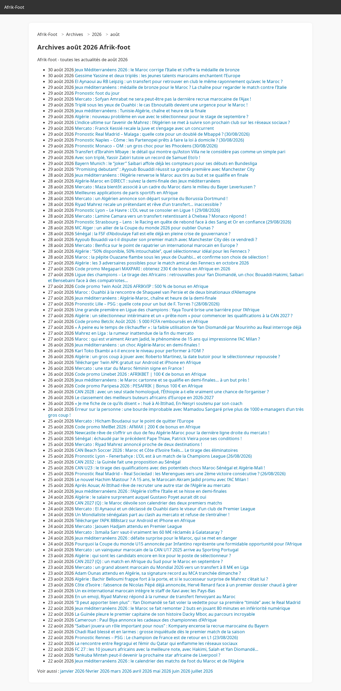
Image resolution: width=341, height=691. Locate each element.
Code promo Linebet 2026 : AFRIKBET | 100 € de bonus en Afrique (140, 374)
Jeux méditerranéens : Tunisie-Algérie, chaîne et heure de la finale (140, 111)
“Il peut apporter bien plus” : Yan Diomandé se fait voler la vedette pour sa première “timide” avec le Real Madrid (188, 602)
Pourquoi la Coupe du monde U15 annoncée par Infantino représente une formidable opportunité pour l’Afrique (188, 544)
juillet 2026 (202, 671)
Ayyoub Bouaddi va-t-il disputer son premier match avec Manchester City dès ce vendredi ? (166, 239)
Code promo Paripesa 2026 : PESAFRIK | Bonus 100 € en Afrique (139, 386)
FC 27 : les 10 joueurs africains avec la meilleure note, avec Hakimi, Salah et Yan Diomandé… (166, 649)
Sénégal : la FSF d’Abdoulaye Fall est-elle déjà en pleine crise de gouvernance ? (152, 234)
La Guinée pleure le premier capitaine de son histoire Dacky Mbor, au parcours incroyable (165, 614)
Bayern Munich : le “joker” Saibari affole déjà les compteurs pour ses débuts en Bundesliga (166, 163)
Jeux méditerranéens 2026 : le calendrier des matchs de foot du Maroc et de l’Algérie (159, 661)
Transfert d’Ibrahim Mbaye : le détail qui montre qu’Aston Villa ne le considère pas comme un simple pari (180, 152)
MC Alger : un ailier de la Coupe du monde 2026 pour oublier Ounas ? (144, 228)
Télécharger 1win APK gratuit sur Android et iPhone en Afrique (138, 362)
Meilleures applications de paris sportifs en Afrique (126, 193)
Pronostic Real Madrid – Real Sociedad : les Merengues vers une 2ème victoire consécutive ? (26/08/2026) (180, 474)
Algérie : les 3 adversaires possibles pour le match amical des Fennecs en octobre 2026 (162, 263)
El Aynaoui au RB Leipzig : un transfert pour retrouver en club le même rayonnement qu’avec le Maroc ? (179, 81)
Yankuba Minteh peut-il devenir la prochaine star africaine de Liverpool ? (147, 655)
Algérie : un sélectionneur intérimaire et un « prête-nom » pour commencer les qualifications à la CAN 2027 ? (184, 315)
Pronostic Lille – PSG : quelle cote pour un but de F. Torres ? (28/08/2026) (147, 304)
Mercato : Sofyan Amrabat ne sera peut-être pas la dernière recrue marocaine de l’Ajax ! (163, 99)
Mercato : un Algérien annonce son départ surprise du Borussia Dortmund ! (151, 198)
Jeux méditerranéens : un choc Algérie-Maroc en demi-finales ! (137, 345)
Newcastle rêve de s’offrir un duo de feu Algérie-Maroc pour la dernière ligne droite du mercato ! (172, 433)
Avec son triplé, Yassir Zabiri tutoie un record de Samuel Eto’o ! (137, 157)
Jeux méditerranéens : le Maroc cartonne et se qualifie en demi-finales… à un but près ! (162, 380)
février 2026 (97, 671)
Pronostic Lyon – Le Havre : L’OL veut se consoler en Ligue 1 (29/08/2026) (147, 210)
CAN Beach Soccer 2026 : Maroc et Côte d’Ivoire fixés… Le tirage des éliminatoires (156, 450)
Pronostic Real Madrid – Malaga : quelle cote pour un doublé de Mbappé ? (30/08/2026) (162, 134)
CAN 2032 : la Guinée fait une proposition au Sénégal (128, 462)
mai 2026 (162, 671)
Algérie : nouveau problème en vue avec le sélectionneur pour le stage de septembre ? (161, 116)
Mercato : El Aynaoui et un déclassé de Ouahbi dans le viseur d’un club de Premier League (165, 509)
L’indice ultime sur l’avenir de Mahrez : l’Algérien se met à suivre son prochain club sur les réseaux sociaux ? (182, 122)
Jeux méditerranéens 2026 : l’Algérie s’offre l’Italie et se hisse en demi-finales (151, 491)
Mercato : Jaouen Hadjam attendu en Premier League (128, 526)
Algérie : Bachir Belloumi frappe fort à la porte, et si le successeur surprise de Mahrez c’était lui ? (171, 579)
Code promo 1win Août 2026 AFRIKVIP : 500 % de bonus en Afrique (141, 286)
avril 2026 (142, 671)
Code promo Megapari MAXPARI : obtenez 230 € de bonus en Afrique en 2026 (152, 269)
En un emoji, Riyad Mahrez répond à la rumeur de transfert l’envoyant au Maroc (156, 596)
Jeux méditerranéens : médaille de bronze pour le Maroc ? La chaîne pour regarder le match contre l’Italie (181, 87)
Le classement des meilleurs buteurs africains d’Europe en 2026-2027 (144, 397)
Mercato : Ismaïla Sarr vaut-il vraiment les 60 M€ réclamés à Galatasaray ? (148, 532)
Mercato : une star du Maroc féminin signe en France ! (129, 368)
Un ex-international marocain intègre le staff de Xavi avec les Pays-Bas (145, 591)
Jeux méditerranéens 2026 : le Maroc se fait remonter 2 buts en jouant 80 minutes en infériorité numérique (182, 608)
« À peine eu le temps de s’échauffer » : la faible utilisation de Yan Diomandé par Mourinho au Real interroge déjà (188, 327)
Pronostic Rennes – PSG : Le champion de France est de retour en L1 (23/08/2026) (156, 637)
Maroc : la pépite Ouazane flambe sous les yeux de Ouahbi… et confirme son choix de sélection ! (171, 257)
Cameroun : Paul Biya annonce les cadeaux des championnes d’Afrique (146, 620)
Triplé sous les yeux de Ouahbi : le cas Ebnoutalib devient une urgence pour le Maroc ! (161, 105)
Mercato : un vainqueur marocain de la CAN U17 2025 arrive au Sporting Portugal (156, 550)
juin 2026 (181, 671)
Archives (74, 34)
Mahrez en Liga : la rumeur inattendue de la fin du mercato (134, 333)
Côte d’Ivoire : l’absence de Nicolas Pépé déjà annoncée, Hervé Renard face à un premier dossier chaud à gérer (186, 585)
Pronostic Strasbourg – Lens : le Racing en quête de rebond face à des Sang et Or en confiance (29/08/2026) (183, 222)
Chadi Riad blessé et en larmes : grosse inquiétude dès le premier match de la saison (160, 632)
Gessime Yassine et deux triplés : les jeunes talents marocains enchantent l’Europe (157, 75)
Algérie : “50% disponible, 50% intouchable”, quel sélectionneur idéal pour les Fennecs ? (162, 251)
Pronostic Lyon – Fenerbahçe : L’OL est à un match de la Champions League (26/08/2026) (163, 456)
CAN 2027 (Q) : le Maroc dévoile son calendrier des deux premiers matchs (148, 503)
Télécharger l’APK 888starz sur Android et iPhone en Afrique (135, 520)
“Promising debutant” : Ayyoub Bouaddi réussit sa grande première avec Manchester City (164, 169)
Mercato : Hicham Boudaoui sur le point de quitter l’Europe (134, 421)
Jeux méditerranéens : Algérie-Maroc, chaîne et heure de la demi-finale (145, 298)
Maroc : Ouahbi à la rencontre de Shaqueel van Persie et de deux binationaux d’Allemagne (165, 292)
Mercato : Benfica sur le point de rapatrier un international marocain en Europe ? (156, 245)
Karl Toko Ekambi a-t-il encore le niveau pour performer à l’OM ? (139, 351)
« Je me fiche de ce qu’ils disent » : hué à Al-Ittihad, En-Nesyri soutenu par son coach (158, 403)
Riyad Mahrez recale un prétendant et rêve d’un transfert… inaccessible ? (148, 204)
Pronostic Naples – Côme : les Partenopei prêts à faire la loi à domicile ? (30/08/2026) (159, 140)
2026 (97, 34)
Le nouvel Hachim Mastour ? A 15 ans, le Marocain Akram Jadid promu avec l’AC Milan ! (161, 479)
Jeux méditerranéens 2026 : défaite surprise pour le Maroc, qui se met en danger (156, 538)
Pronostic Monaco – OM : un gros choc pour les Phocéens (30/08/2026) (146, 146)
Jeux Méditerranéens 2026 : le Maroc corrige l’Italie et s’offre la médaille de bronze (157, 70)
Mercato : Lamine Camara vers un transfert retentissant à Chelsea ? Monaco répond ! (160, 216)
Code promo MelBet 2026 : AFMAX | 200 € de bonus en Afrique (137, 427)
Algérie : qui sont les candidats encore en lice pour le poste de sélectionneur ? (153, 555)
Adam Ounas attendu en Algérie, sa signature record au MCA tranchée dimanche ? (158, 573)
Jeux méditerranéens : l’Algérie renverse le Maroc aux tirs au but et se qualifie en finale (161, 175)
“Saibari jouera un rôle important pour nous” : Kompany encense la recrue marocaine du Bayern (172, 626)
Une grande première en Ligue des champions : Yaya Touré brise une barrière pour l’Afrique (167, 310)
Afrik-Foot (14, 7)
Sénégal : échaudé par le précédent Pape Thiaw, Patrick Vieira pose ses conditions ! (158, 438)
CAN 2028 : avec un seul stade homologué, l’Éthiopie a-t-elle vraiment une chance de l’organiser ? (172, 392)
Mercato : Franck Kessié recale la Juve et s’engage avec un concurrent (144, 128)
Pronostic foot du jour (98, 93)
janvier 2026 (72, 671)
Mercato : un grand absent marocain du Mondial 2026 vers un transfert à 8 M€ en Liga (162, 567)
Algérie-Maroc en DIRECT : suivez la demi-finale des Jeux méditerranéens (147, 181)
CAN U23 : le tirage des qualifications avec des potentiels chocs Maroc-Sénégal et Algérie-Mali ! (170, 468)
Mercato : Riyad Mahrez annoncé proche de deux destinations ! (138, 444)
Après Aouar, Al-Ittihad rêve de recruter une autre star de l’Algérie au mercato (152, 485)
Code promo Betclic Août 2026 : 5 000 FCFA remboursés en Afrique (141, 321)
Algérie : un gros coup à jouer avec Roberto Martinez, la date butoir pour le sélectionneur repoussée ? (177, 356)
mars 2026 (121, 671)
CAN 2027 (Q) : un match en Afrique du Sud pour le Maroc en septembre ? (149, 561)
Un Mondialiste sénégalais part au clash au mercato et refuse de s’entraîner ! (152, 515)
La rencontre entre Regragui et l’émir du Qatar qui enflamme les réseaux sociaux (156, 643)
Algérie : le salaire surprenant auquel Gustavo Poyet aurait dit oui (140, 497)
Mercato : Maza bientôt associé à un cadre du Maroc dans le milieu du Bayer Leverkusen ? (165, 187)
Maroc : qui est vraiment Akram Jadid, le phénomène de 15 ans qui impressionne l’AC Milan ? (167, 339)
